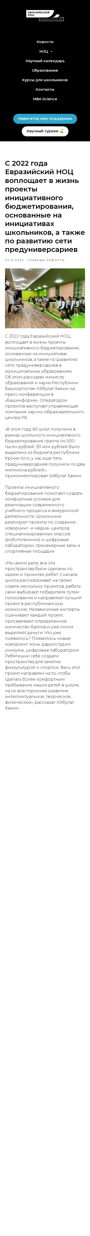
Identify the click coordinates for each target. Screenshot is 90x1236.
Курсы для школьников (45, 80)
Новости (45, 42)
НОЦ (44, 51)
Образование (45, 70)
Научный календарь (45, 61)
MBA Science (45, 99)
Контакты (45, 89)
